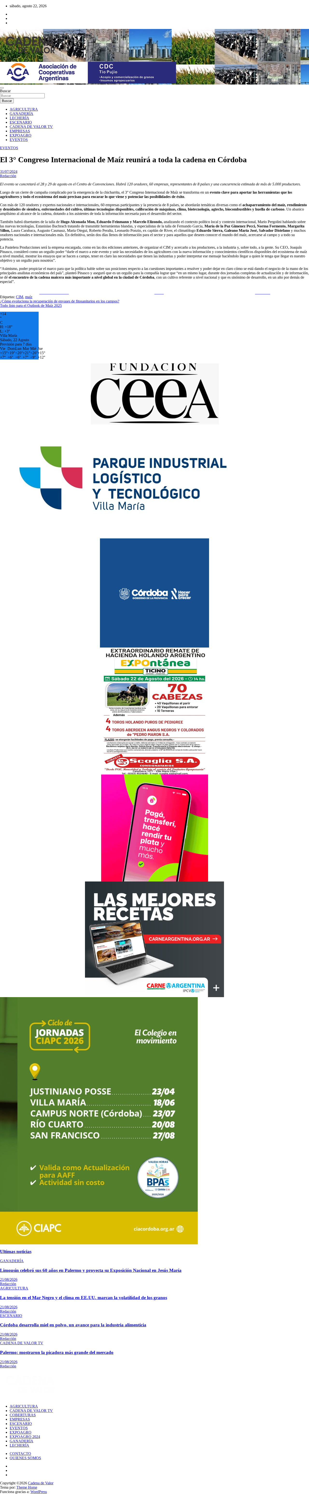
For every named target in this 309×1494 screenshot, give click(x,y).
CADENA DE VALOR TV (31, 127)
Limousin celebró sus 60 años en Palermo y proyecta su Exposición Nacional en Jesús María (91, 1270)
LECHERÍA (19, 118)
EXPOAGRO (20, 135)
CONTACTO (20, 1454)
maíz (28, 297)
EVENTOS (19, 140)
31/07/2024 (8, 171)
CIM (19, 297)
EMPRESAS (20, 131)
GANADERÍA (21, 114)
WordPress (38, 1492)
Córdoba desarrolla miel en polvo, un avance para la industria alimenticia (73, 1324)
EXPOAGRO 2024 (25, 1437)
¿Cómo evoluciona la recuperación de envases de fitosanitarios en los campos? (59, 301)
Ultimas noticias (15, 1251)
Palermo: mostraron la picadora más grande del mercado (56, 1352)
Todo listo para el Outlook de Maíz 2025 (31, 305)
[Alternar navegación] (2, 88)
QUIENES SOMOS (25, 1458)
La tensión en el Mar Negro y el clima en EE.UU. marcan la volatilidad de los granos (83, 1297)
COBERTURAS (23, 1415)
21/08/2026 (8, 1279)
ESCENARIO (21, 122)
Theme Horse (26, 1487)
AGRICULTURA (24, 109)
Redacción (8, 176)
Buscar (5, 91)
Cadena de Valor (40, 1483)
